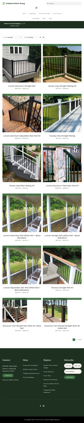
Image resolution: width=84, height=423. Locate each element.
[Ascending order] (21, 37)
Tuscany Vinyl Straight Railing (62, 136)
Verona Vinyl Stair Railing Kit (21, 186)
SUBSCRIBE (70, 377)
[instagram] (43, 406)
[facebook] (40, 406)
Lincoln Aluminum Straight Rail (22, 86)
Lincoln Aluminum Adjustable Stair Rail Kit (21, 136)
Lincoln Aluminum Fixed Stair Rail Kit (62, 186)
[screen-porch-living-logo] (13, 3)
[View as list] (43, 37)
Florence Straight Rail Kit (62, 288)
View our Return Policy (10, 380)
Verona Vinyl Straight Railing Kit (62, 86)
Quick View (21, 63)
